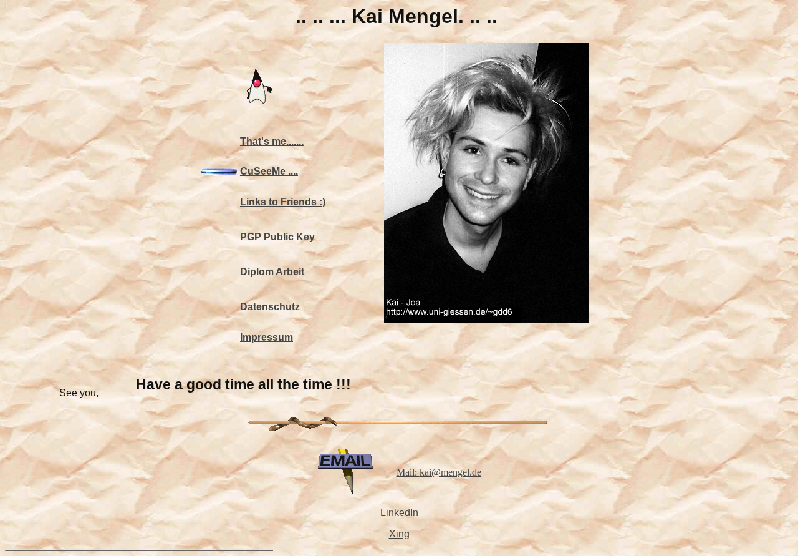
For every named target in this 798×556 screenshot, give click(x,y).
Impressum (266, 337)
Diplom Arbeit (272, 271)
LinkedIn (399, 512)
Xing (399, 534)
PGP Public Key (277, 237)
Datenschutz (270, 306)
